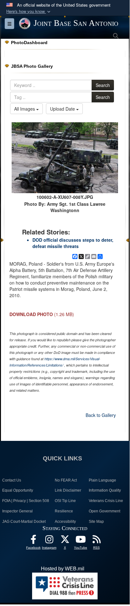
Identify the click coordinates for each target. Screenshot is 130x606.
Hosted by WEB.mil (62, 568)
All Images (25, 109)
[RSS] (96, 541)
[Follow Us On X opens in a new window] (65, 541)
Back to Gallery (101, 415)
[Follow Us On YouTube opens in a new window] (80, 541)
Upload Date (63, 109)
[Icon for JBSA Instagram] (49, 541)
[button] (29, 11)
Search (103, 85)
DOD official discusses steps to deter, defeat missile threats (72, 243)
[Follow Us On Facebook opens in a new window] (33, 541)
